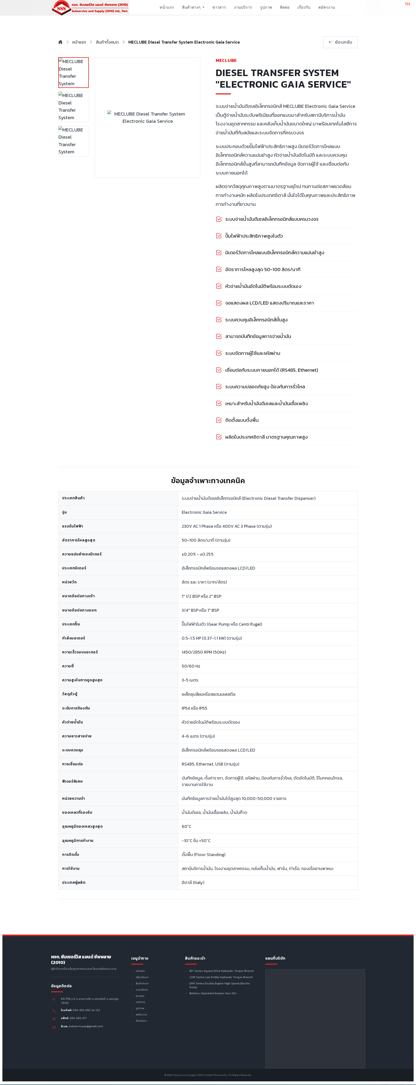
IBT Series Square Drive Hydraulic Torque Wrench (221, 971)
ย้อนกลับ (344, 42)
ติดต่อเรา (141, 1021)
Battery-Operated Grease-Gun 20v (213, 993)
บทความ (140, 1002)
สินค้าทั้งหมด (107, 42)
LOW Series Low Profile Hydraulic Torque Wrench (221, 977)
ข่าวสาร (219, 7)
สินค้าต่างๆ (192, 7)
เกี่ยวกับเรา (142, 977)
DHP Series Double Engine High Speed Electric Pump (219, 985)
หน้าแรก (167, 7)
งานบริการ (243, 7)
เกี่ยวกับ (304, 7)
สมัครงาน (326, 7)
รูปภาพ (266, 7)
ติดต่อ (285, 7)
